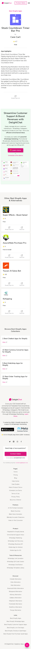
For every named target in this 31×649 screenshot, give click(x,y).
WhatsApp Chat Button (15, 564)
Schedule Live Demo (15, 490)
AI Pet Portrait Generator (15, 508)
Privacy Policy (15, 496)
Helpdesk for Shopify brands (15, 531)
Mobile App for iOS (15, 550)
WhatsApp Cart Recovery (15, 541)
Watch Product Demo (15, 487)
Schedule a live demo (15, 155)
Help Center (15, 481)
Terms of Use (15, 493)
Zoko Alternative (15, 582)
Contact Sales (15, 454)
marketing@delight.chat (21, 462)
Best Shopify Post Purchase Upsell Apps (15, 634)
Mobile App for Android (15, 547)
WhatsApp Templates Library (15, 568)
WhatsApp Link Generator (15, 558)
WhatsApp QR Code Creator (15, 561)
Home (15, 472)
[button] (29, 3)
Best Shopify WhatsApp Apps (15, 621)
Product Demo (21, 3)
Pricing (15, 475)
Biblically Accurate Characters (15, 517)
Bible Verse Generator (15, 514)
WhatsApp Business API (15, 544)
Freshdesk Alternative (15, 604)
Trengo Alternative (15, 610)
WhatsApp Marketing (15, 538)
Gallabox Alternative (15, 597)
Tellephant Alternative (15, 601)
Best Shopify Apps (15, 11)
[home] (6, 3)
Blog (15, 478)
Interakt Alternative (15, 579)
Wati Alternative (15, 585)
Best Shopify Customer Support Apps (15, 624)
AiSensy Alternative (15, 594)
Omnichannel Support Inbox (15, 535)
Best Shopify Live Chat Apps (15, 627)
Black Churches (15, 511)
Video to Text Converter (15, 520)
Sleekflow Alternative (15, 607)
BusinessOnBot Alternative (15, 588)
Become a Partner (15, 500)
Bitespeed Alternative (15, 591)
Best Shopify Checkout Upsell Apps (15, 631)
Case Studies (15, 484)
